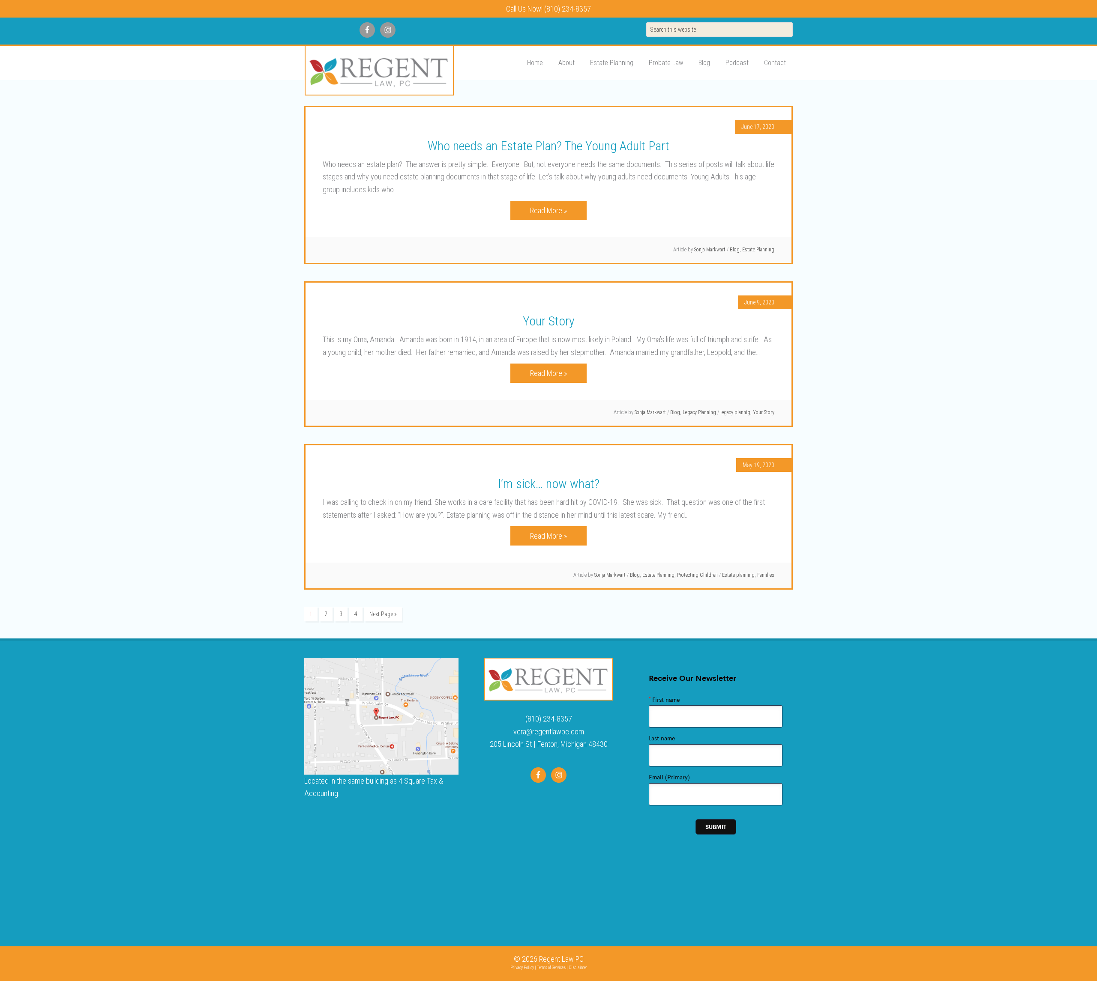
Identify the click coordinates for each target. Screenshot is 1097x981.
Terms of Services (551, 967)
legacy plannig (735, 412)
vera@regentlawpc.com (548, 731)
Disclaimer (578, 967)
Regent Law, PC (379, 70)
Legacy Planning (699, 412)
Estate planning (738, 575)
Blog (735, 250)
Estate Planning (758, 250)
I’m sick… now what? (548, 483)
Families (765, 575)
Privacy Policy (522, 967)
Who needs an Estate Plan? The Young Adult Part (548, 145)
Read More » (548, 210)
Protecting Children (697, 575)
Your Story (549, 320)
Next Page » (383, 614)
